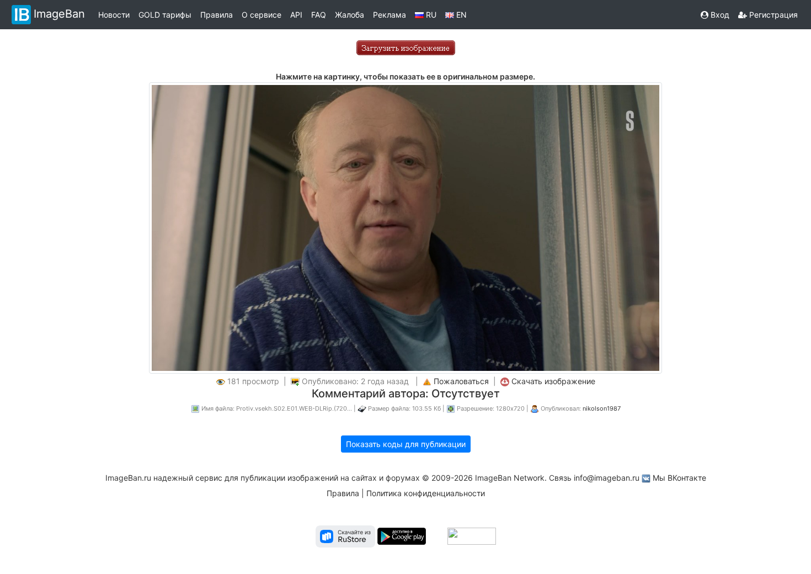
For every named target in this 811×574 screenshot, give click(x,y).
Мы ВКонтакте (679, 477)
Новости (114, 14)
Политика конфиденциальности (425, 493)
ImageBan (59, 13)
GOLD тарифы (164, 14)
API (296, 14)
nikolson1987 (602, 408)
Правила (216, 14)
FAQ (318, 14)
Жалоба (349, 14)
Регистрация (772, 14)
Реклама (389, 14)
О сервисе (261, 14)
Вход (718, 14)
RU (430, 14)
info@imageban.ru (606, 477)
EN (460, 14)
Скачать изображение (553, 381)
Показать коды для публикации (406, 444)
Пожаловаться (461, 381)
